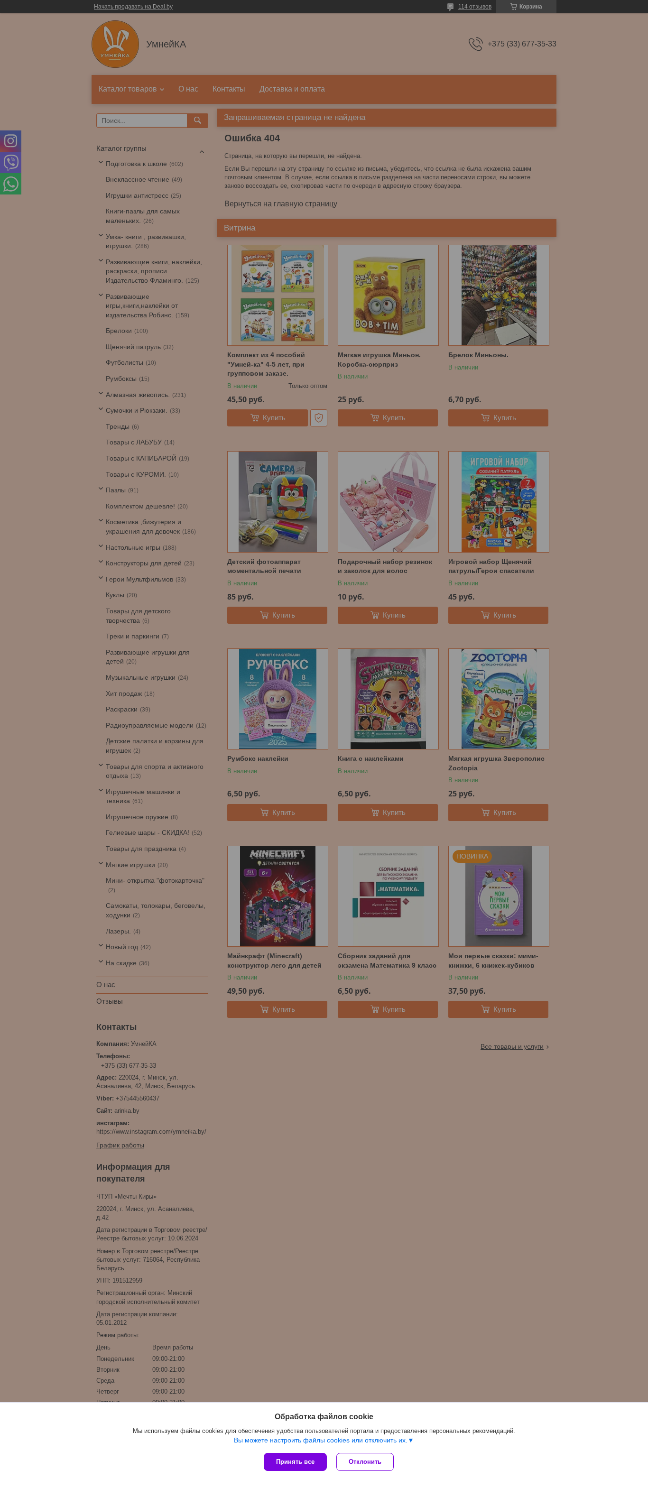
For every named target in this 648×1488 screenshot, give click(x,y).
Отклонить (365, 1461)
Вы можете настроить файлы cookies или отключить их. (320, 1440)
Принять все (295, 1461)
